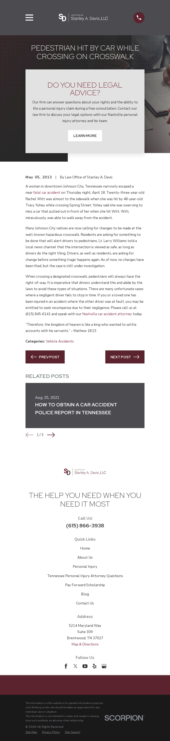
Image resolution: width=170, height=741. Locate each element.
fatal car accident (46, 192)
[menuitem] (31, 732)
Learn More (85, 135)
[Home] (83, 18)
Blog (85, 594)
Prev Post (49, 357)
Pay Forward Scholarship (85, 585)
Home (85, 548)
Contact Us (85, 603)
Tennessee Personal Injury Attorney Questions (85, 576)
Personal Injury (85, 566)
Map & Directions (85, 644)
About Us (85, 557)
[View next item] (51, 435)
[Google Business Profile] (104, 666)
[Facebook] (65, 666)
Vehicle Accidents (60, 341)
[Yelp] (94, 666)
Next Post (120, 357)
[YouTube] (85, 666)
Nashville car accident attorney (107, 314)
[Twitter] (75, 666)
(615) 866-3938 (85, 525)
